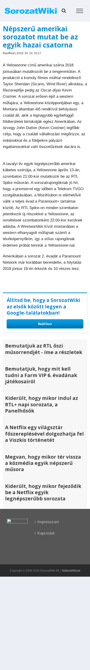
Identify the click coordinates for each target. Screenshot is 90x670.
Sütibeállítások (71, 570)
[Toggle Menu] (79, 11)
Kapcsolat (45, 533)
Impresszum (45, 522)
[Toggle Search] (64, 10)
